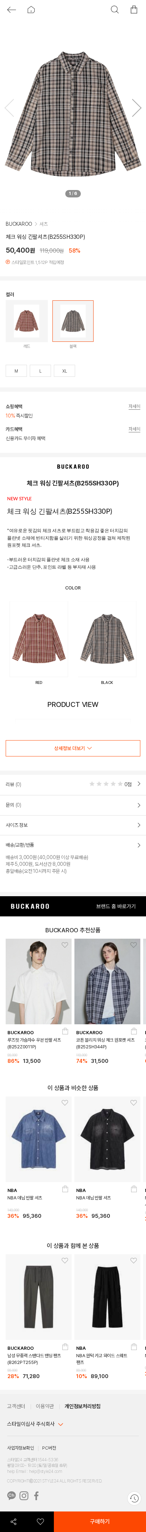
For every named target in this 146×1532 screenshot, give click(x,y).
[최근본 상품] (134, 1498)
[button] (134, 109)
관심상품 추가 (62, 947)
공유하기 (13, 1521)
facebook (36, 1496)
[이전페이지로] (11, 10)
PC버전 (49, 1449)
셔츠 (43, 235)
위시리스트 (40, 1521)
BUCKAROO (19, 235)
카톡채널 (11, 1496)
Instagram (23, 1496)
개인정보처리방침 (82, 1407)
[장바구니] (65, 1035)
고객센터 (16, 1407)
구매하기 (100, 1521)
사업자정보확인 (20, 1449)
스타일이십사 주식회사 (31, 1425)
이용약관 (45, 1407)
